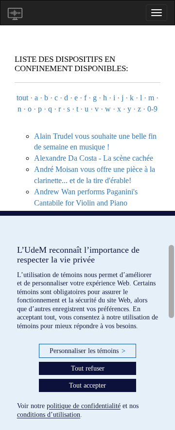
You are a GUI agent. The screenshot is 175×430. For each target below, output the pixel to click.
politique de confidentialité (84, 406)
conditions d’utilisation (48, 414)
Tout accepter (87, 385)
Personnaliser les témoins (87, 351)
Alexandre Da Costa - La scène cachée (93, 158)
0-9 (152, 109)
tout (22, 97)
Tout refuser (88, 368)
